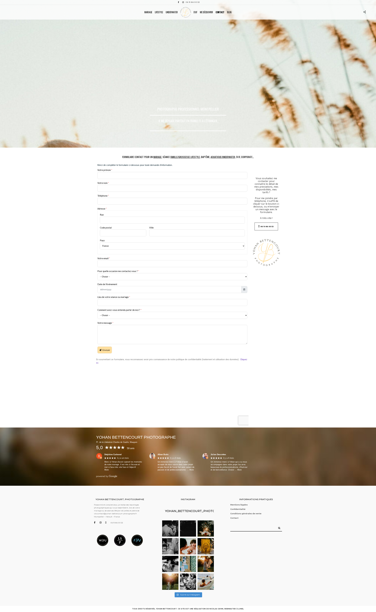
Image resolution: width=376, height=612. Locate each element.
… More (190, 470)
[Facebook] (178, 2)
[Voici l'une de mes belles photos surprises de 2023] (188, 528)
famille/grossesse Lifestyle (185, 157)
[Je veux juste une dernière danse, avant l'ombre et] (206, 528)
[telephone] (107, 522)
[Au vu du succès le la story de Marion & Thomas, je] (170, 581)
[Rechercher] (278, 527)
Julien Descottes (218, 454)
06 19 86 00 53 (193, 2)
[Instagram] (183, 2)
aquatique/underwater (223, 157)
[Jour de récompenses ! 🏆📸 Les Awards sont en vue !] (206, 581)
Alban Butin (163, 454)
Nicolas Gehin (216, 609)
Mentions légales (239, 505)
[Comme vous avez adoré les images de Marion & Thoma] (206, 564)
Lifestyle (159, 12)
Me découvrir (206, 12)
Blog (229, 12)
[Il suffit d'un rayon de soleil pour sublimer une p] (206, 546)
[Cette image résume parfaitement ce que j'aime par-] (188, 581)
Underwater (172, 12)
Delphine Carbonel (113, 454)
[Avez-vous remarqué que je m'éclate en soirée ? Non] (170, 528)
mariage (157, 157)
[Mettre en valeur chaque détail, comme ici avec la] (188, 564)
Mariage (148, 12)
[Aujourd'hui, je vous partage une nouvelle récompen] (170, 546)
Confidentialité (237, 509)
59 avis (131, 448)
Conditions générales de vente (245, 513)
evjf (195, 12)
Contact (220, 12)
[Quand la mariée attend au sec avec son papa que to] (170, 564)
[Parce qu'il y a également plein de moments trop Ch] (188, 546)
